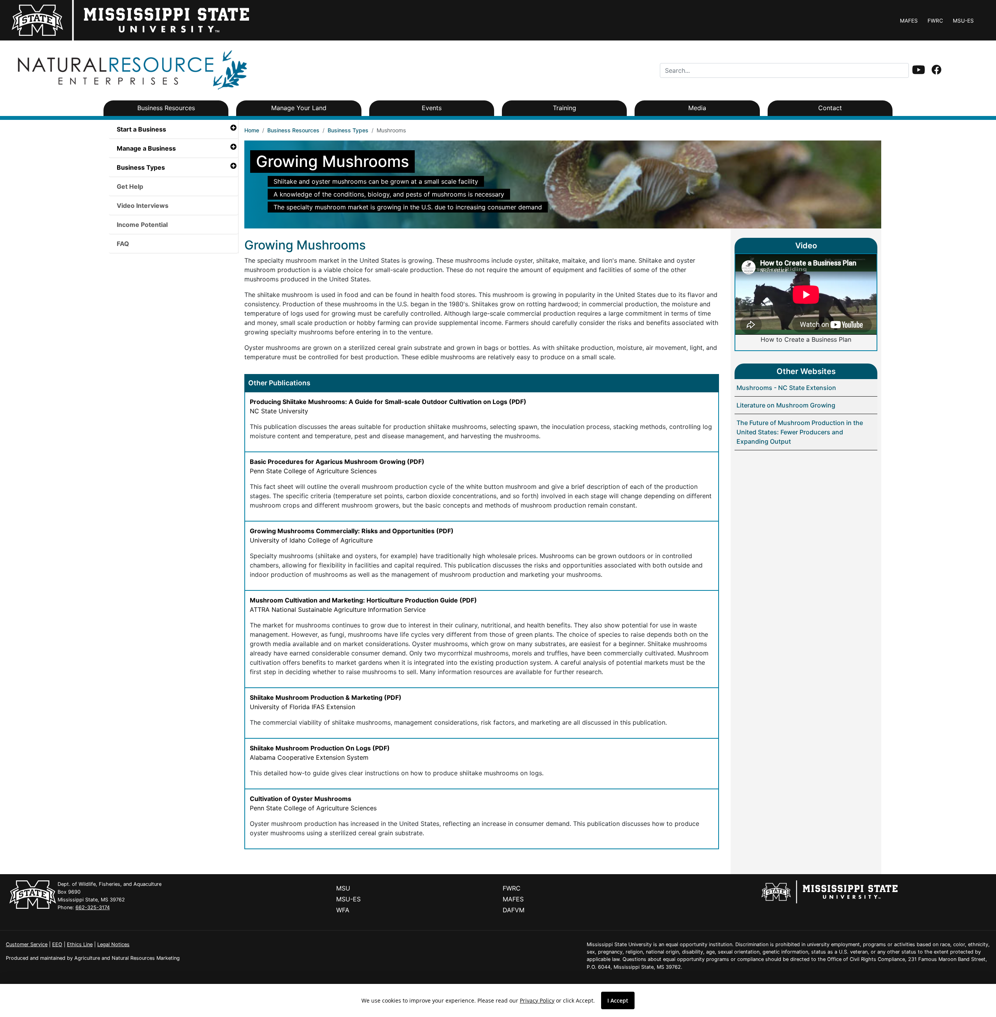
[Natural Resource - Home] (130, 70)
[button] (918, 70)
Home (251, 130)
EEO (57, 944)
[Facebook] (936, 70)
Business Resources (293, 130)
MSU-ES (963, 21)
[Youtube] (918, 70)
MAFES (909, 21)
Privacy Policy (537, 1000)
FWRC (935, 21)
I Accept (617, 1000)
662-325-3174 (92, 907)
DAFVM (513, 910)
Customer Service (26, 944)
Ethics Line (80, 944)
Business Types (348, 130)
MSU (343, 888)
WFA (342, 910)
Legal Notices (113, 944)
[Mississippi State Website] (829, 891)
